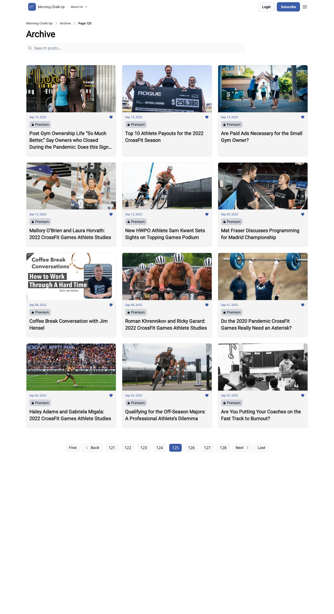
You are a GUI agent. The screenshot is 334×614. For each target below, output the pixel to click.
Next (240, 447)
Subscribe (288, 7)
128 (223, 447)
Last (261, 447)
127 (207, 447)
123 (143, 447)
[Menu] (305, 6)
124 (159, 447)
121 (112, 447)
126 (191, 447)
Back (95, 447)
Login (266, 7)
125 (175, 447)
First (73, 447)
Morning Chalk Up (39, 23)
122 (127, 447)
